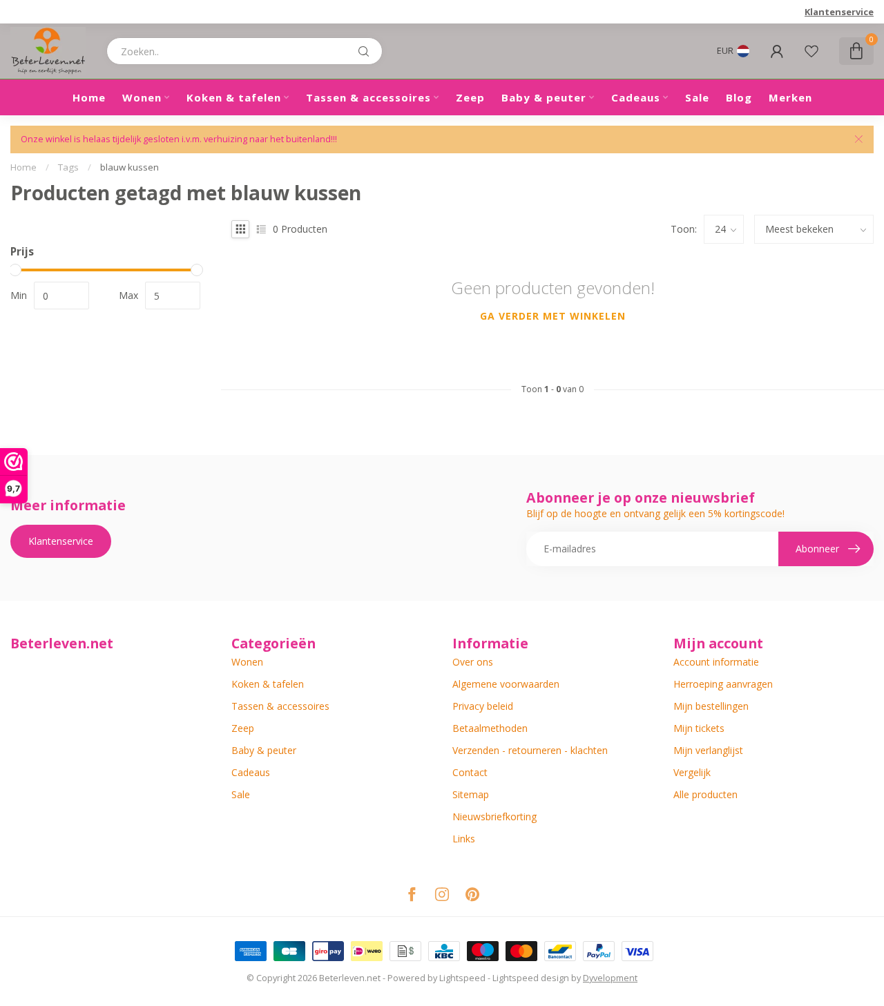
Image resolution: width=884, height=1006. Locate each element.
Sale (697, 97)
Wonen (142, 97)
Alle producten (705, 794)
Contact (470, 772)
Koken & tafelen (233, 97)
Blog (739, 97)
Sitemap (470, 794)
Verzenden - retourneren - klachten (530, 750)
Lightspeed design (530, 978)
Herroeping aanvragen (723, 683)
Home (89, 97)
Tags (68, 167)
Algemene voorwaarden (505, 683)
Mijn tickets (698, 728)
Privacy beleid (482, 706)
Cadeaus (635, 97)
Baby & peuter (543, 97)
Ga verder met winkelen (553, 315)
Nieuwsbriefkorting (494, 816)
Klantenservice (839, 12)
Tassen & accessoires (368, 97)
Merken (790, 97)
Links (463, 838)
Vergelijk (692, 772)
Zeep (470, 97)
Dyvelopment (610, 978)
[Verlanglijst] (811, 51)
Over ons (472, 661)
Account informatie (716, 661)
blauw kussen (129, 167)
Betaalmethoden (490, 728)
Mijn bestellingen (711, 706)
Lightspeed (462, 978)
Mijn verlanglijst (708, 750)
